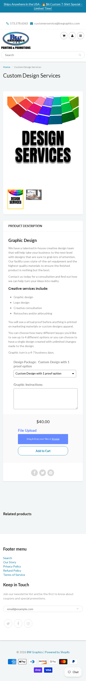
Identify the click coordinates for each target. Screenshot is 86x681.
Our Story (9, 562)
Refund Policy (12, 570)
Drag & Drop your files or (43, 439)
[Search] (79, 55)
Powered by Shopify (57, 652)
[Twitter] (8, 623)
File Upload (27, 430)
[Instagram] (28, 623)
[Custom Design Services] (43, 141)
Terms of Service (14, 574)
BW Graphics (35, 652)
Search (7, 558)
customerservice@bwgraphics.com (57, 23)
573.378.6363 (19, 23)
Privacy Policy (12, 566)
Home (6, 67)
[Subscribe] (77, 608)
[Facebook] (18, 623)
